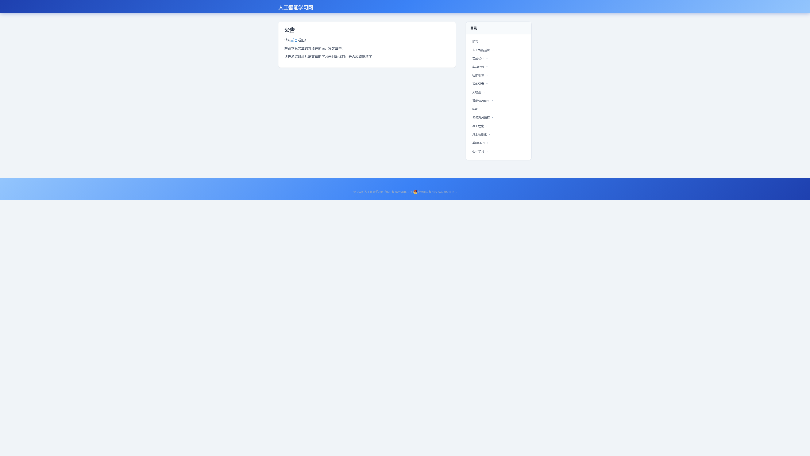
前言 (294, 40)
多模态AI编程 (481, 117)
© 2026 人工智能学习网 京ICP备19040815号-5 (382, 191)
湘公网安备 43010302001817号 (437, 191)
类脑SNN (478, 143)
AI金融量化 (479, 134)
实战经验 (478, 67)
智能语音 (478, 84)
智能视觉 (478, 75)
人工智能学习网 (295, 7)
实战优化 (478, 58)
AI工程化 (478, 126)
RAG (475, 109)
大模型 (476, 92)
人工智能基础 (481, 50)
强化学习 (478, 151)
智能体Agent (480, 100)
